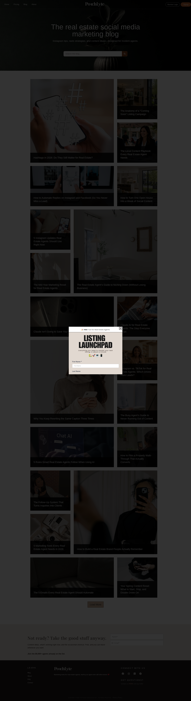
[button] (120, 328)
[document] (95, 350)
